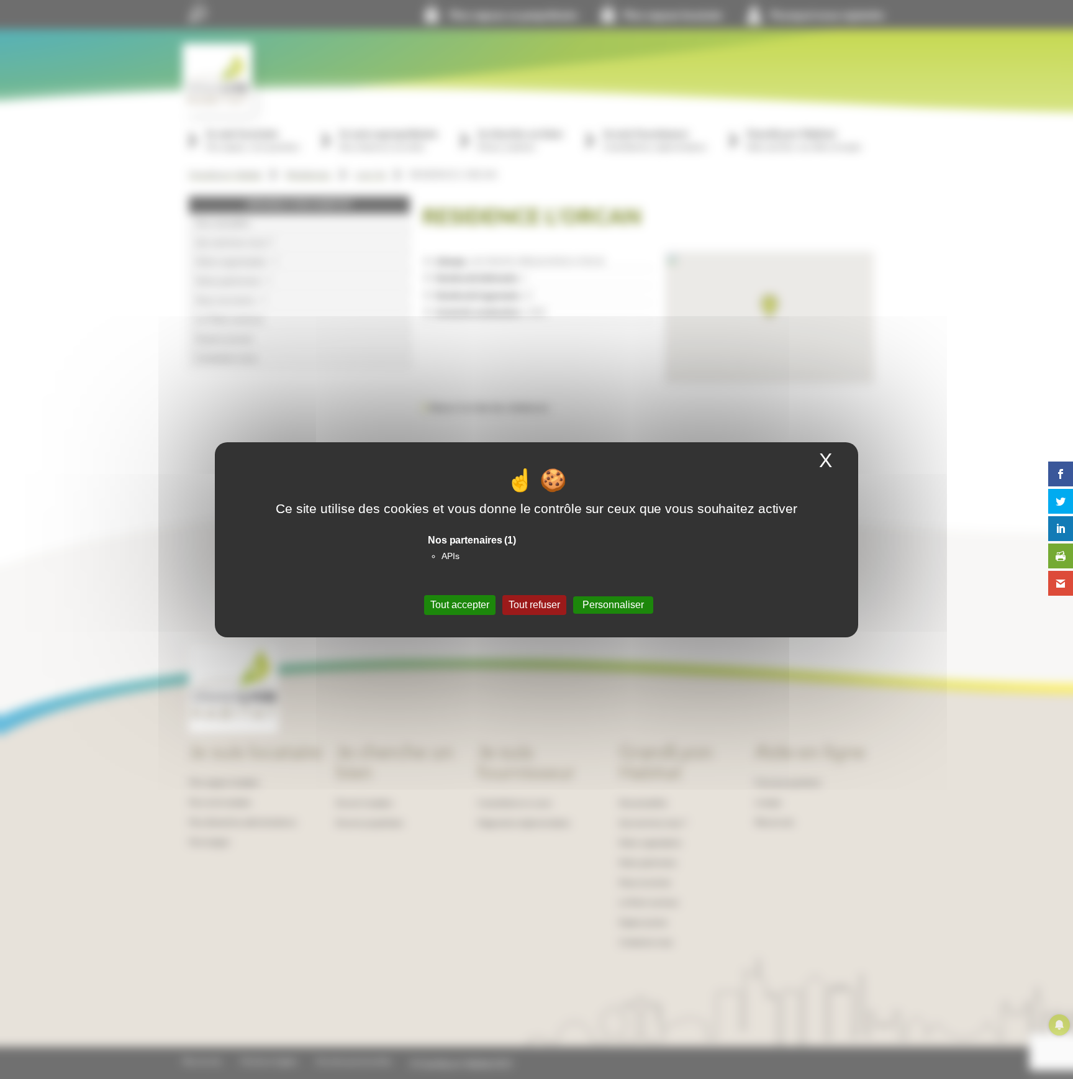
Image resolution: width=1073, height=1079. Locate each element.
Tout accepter (459, 604)
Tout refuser (534, 604)
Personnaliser (613, 604)
